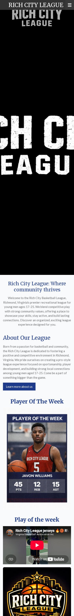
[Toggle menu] (69, 5)
